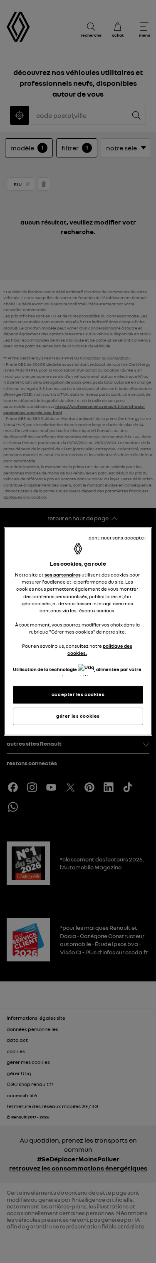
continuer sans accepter (117, 538)
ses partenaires (63, 575)
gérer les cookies (78, 716)
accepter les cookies (78, 694)
